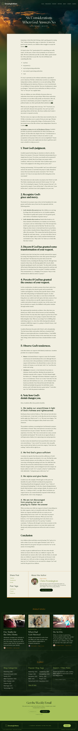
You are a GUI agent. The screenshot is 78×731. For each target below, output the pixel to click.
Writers (60, 3)
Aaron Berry (9, 647)
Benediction (73, 729)
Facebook (13, 580)
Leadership (44, 672)
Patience (12, 593)
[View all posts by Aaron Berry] (5, 648)
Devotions (43, 681)
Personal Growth (8, 629)
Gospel (32, 674)
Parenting (8, 672)
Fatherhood (33, 681)
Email (11, 582)
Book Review (9, 681)
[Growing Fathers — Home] (9, 4)
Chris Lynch (33, 646)
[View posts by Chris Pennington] (34, 581)
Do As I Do (58, 632)
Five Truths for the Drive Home (11, 633)
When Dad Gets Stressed (34, 633)
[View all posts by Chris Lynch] (29, 646)
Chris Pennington (35, 26)
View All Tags (32, 685)
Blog (43, 3)
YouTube (43, 725)
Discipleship (44, 674)
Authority (13, 589)
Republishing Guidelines (17, 729)
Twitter (12, 578)
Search (74, 3)
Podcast (54, 3)
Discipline (32, 676)
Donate (69, 3)
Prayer (12, 591)
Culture (7, 683)
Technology (8, 688)
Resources (48, 3)
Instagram (38, 725)
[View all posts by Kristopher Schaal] (54, 645)
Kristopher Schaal (60, 645)
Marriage (8, 686)
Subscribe (44, 711)
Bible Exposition (10, 679)
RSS (47, 725)
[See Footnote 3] (26, 125)
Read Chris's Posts (46, 590)
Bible (31, 679)
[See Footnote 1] (26, 46)
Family (7, 676)
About (64, 3)
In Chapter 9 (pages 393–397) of (35, 129)
